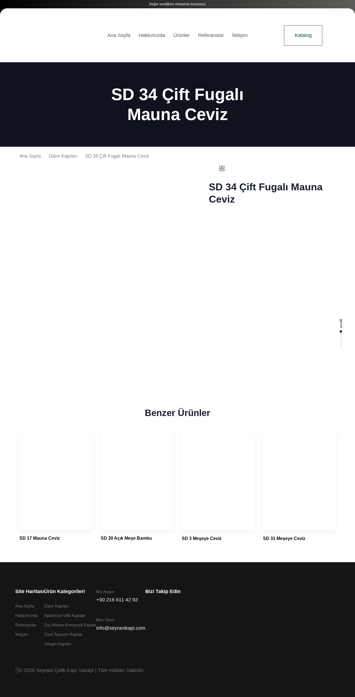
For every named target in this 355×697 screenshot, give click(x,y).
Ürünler (181, 35)
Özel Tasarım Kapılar (63, 634)
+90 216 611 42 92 (117, 600)
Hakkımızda (152, 35)
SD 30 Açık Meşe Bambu (126, 538)
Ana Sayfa (118, 35)
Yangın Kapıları (58, 643)
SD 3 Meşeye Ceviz (202, 538)
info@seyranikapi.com (120, 628)
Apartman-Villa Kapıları (65, 615)
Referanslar (211, 35)
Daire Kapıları (63, 156)
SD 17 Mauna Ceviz (39, 538)
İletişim (240, 35)
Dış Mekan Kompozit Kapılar (70, 625)
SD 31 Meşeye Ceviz (284, 538)
